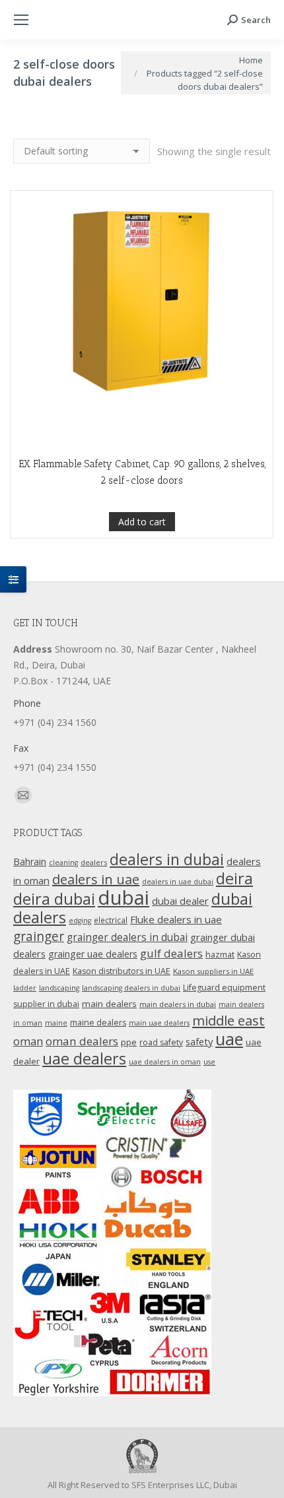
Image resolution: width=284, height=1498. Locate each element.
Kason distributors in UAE (121, 971)
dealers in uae (95, 879)
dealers (94, 862)
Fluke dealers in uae (176, 919)
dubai (123, 897)
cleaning (63, 862)
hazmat (219, 954)
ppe (129, 1042)
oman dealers (82, 1041)
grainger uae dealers (92, 954)
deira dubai (54, 898)
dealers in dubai (167, 859)
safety (199, 1041)
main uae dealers (159, 1022)
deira (234, 878)
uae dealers (84, 1058)
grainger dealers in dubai (127, 937)
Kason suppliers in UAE (213, 971)
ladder (24, 988)
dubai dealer (180, 900)
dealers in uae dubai (177, 881)
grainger (38, 936)
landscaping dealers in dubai (131, 988)
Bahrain (29, 861)
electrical (110, 920)
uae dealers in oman (165, 1061)
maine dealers (98, 1022)
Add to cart (142, 521)
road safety (161, 1042)
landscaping (59, 988)
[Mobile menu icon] (21, 20)
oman (28, 1041)
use (209, 1061)
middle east (228, 1020)
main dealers (109, 1004)
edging (80, 920)
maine (56, 1022)
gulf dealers (171, 953)
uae (229, 1038)
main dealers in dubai (177, 1004)
